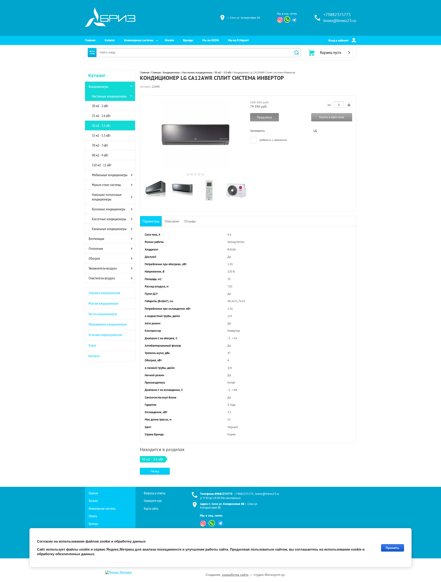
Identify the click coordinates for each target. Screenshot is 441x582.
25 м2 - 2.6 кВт (101, 115)
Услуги (92, 345)
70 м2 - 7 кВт (100, 145)
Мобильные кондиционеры (109, 175)
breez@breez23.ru (339, 20)
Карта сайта (151, 508)
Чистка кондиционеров (102, 314)
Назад (155, 471)
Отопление (96, 248)
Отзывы (190, 221)
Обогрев (94, 258)
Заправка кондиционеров (104, 293)
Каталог (110, 40)
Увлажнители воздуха (103, 268)
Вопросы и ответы (154, 493)
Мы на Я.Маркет (238, 40)
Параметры (150, 221)
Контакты (94, 356)
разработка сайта (235, 574)
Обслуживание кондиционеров (107, 324)
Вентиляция (96, 238)
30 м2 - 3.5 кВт (101, 125)
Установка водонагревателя (105, 335)
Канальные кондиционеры (109, 228)
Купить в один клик (331, 117)
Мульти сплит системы (106, 184)
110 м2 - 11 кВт (101, 165)
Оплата (169, 40)
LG (315, 131)
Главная (90, 40)
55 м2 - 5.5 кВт (101, 135)
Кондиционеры (98, 86)
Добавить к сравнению (273, 140)
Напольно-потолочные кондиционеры (107, 196)
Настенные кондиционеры (109, 96)
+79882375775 (337, 14)
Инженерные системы (138, 40)
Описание (171, 221)
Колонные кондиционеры (108, 209)
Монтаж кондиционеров (103, 303)
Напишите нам (153, 500)
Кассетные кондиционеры (109, 219)
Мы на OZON (210, 40)
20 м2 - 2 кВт (100, 105)
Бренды (188, 40)
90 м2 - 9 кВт (100, 155)
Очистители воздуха (102, 278)
